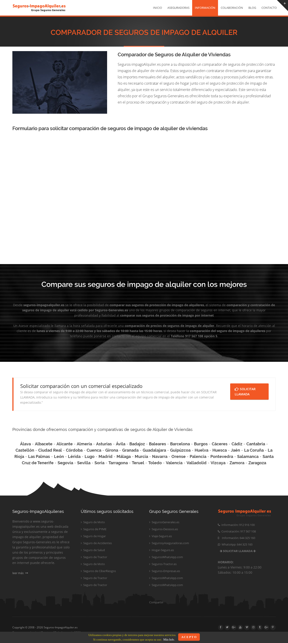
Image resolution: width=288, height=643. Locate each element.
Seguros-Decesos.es (164, 529)
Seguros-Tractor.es (164, 564)
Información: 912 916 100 (237, 525)
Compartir (156, 602)
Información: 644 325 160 (237, 538)
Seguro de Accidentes (97, 543)
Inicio (157, 8)
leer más (18, 573)
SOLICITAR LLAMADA (245, 391)
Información (205, 8)
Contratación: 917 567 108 (238, 531)
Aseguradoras (178, 8)
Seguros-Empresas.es (165, 571)
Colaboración (232, 8)
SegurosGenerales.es (165, 522)
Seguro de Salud (94, 550)
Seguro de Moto (94, 522)
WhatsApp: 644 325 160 (236, 544)
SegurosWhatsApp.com (167, 557)
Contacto (269, 8)
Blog (252, 8)
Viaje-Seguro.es (161, 536)
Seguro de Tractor (95, 557)
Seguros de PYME (94, 529)
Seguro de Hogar (94, 536)
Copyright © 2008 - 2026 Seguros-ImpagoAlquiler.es (45, 627)
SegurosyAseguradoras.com (170, 543)
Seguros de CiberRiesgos (99, 571)
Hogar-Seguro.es (162, 550)
